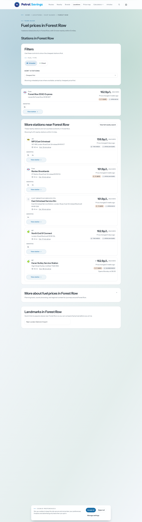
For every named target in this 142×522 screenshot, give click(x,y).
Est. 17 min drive (45, 239)
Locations (76, 4)
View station (31, 112)
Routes (51, 4)
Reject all (101, 510)
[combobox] (71, 75)
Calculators (97, 4)
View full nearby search (108, 125)
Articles (109, 4)
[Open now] (109, 99)
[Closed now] (104, 268)
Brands (67, 4)
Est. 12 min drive (45, 147)
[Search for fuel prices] (119, 4)
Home (27, 15)
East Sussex (49, 15)
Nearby (59, 4)
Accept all (90, 510)
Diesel (43, 63)
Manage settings (93, 515)
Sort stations (32, 71)
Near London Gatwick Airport (36, 322)
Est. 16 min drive (45, 209)
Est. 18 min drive (45, 269)
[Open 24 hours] (103, 146)
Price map (87, 4)
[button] (103, 99)
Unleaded (32, 63)
